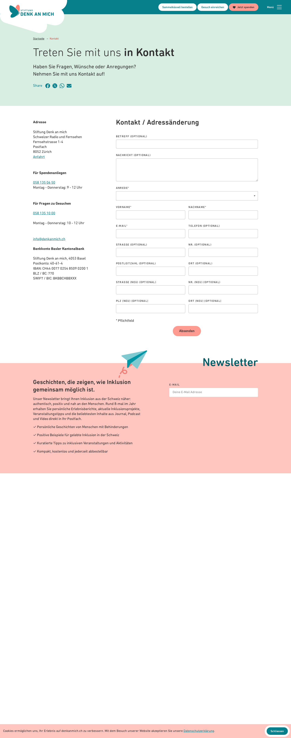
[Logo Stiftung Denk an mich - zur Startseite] (31, 11)
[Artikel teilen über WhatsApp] (63, 85)
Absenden (187, 331)
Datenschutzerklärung (199, 731)
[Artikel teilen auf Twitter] (56, 85)
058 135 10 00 (44, 213)
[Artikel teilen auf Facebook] (48, 85)
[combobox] (187, 195)
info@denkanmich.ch (49, 239)
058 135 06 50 (44, 183)
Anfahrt (39, 157)
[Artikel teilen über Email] (70, 86)
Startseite (38, 38)
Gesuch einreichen (212, 7)
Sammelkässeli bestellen (177, 7)
